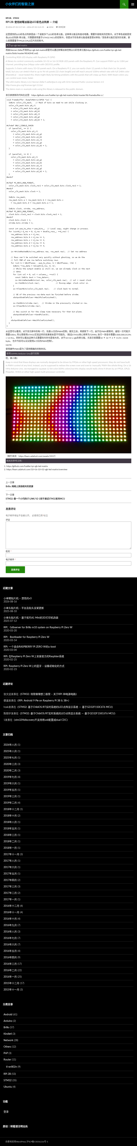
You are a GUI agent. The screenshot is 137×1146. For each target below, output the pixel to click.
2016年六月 (10, 944)
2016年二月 (10, 970)
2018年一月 (10, 848)
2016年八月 (10, 932)
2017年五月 (10, 874)
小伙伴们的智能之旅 (19, 4)
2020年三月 (10, 764)
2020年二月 (10, 770)
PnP (6, 1053)
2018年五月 (10, 828)
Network (8, 1040)
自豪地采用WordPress (15, 1142)
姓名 (8, 551)
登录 (6, 1112)
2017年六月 (10, 867)
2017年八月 (10, 861)
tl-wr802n (11, 1067)
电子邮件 (11, 560)
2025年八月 (10, 751)
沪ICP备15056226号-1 (37, 1142)
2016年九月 (10, 925)
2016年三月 (10, 964)
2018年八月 (10, 822)
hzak (51, 27)
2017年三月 (10, 886)
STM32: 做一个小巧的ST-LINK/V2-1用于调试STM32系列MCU (35, 497)
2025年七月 (10, 758)
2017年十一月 (11, 854)
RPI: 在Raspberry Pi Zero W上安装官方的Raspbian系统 (34, 656)
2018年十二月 (11, 809)
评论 (8, 520)
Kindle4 (8, 1034)
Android (8, 1014)
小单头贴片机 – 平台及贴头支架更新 (24, 608)
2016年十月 (10, 919)
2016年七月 (10, 938)
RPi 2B (8, 18)
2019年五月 (10, 790)
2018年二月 (10, 841)
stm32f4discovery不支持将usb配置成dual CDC (41, 720)
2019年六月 (10, 783)
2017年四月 (10, 880)
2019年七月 (10, 777)
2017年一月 (10, 899)
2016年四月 (10, 957)
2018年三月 (10, 835)
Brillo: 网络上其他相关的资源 (19, 484)
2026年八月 (10, 745)
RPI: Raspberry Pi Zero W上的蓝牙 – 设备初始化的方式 (34, 666)
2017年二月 (10, 893)
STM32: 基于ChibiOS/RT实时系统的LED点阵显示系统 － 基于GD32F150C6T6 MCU (65, 707)
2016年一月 (10, 977)
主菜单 (132, 4)
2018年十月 (10, 816)
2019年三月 (10, 796)
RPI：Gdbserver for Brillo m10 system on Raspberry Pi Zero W (38, 627)
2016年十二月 (11, 906)
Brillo (6, 1027)
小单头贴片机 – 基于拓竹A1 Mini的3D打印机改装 (31, 618)
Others (7, 1047)
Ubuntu (8, 1087)
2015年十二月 (11, 983)
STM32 (16, 18)
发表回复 (61, 27)
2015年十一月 (11, 989)
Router (7, 1059)
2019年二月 (10, 803)
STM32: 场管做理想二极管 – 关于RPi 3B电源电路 (48, 694)
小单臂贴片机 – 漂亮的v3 (18, 598)
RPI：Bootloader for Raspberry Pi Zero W (26, 637)
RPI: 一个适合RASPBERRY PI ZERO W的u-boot (30, 647)
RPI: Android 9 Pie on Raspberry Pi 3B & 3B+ (43, 700)
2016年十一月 (11, 912)
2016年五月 (10, 951)
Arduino (8, 1021)
